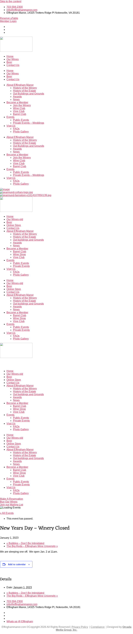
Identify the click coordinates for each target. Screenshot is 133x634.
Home (9, 56)
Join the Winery (22, 105)
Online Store (13, 225)
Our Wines (12, 59)
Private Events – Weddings (28, 122)
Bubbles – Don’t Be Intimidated (25, 543)
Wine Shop (19, 254)
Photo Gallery (21, 131)
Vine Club (18, 111)
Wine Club (19, 108)
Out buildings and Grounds (28, 239)
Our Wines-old (14, 219)
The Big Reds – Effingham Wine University (32, 546)
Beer (9, 62)
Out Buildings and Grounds (28, 93)
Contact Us (12, 65)
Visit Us (10, 125)
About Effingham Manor (20, 85)
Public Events (21, 120)
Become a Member (17, 102)
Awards (17, 96)
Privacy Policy (80, 627)
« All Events (7, 513)
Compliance (98, 627)
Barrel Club (19, 114)
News (16, 99)
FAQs (16, 128)
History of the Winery (25, 87)
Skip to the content (10, 1)
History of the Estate (24, 90)
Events (10, 117)
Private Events (21, 266)
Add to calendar (17, 564)
